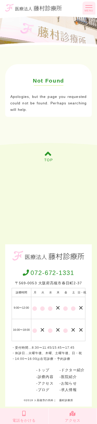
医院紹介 (69, 377)
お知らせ (69, 383)
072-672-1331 (52, 272)
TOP (48, 160)
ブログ (43, 390)
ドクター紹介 (73, 370)
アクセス (45, 383)
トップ (43, 370)
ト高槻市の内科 (44, 400)
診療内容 (45, 377)
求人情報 (69, 390)
